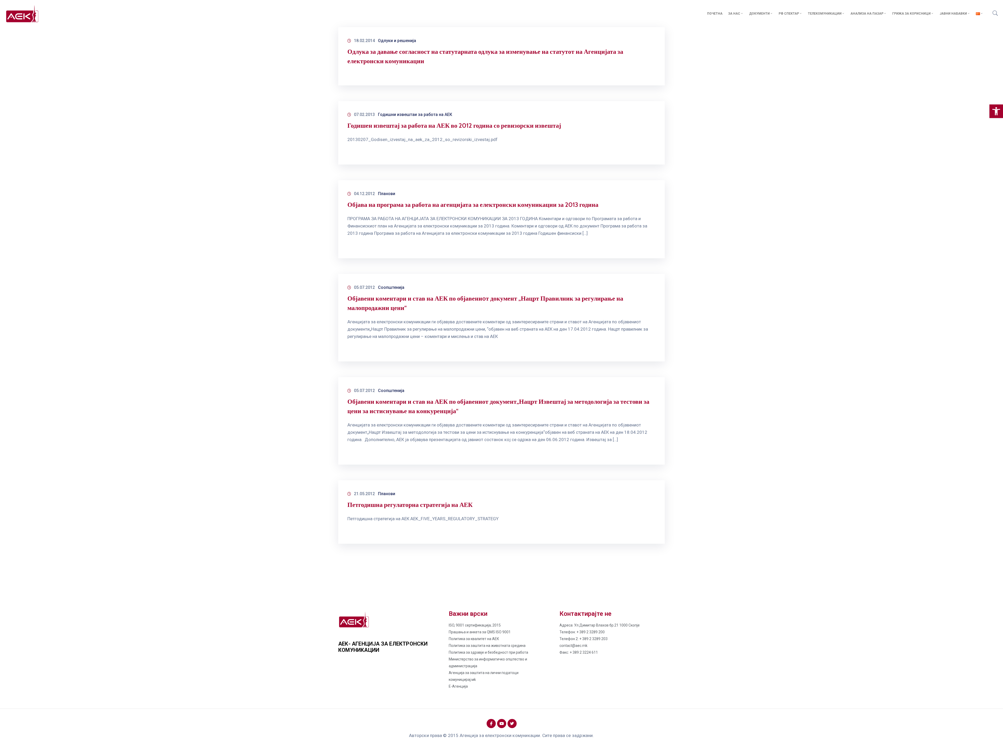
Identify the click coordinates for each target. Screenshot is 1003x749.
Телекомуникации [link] (825, 13)
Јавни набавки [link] (953, 13)
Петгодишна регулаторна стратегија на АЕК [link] (410, 504)
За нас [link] (734, 13)
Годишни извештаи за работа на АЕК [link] (415, 114)
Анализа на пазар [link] (866, 13)
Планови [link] (386, 193)
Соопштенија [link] (391, 287)
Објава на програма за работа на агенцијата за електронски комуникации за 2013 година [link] (472, 204)
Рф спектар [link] (789, 13)
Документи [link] (759, 13)
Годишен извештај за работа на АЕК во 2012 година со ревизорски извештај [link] (454, 125)
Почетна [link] (714, 13)
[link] (996, 111)
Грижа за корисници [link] (911, 13)
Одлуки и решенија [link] (397, 40)
